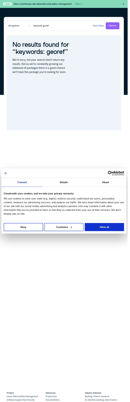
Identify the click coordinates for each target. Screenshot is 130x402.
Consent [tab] (22, 182)
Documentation (53, 400)
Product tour (51, 396)
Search (112, 25)
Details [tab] (64, 182)
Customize (62, 227)
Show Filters (98, 26)
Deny (23, 227)
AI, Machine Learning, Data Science (101, 400)
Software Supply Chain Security (21, 400)
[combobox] (19, 26)
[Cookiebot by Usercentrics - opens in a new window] (110, 173)
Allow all (104, 227)
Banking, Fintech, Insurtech (97, 396)
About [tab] (105, 182)
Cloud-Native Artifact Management (22, 396)
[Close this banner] (123, 4)
